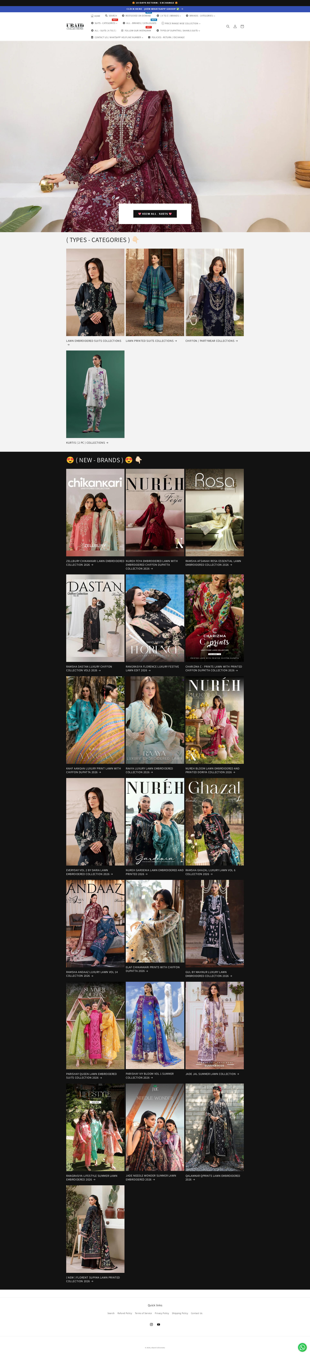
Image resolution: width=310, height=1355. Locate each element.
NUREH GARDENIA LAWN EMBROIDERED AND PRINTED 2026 (155, 872)
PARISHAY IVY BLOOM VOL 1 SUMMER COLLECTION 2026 (150, 1075)
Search (111, 1313)
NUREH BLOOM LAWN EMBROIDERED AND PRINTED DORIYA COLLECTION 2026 (213, 770)
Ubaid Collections (158, 1348)
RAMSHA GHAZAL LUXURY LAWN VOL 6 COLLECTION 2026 (211, 872)
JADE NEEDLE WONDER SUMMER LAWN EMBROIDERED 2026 (151, 1177)
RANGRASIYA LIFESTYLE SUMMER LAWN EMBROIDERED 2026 (91, 1177)
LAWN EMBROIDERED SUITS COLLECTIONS (93, 341)
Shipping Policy (180, 1313)
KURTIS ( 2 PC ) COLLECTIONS (85, 442)
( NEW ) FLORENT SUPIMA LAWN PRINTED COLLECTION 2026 (93, 1279)
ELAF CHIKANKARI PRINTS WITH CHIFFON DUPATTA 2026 (153, 969)
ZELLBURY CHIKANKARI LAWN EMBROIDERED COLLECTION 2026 (95, 563)
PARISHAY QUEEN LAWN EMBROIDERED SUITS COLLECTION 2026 (91, 1075)
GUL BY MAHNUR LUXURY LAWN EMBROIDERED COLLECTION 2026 (207, 974)
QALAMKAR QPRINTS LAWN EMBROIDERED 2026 (213, 1177)
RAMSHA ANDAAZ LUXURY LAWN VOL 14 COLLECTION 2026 (92, 974)
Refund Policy (125, 1313)
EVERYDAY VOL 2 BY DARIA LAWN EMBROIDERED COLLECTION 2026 (87, 872)
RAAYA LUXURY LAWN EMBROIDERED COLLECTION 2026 (149, 770)
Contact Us (196, 1313)
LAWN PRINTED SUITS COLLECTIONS (150, 341)
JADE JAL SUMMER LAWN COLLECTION (211, 1074)
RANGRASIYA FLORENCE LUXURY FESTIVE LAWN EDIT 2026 (152, 668)
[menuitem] (95, 16)
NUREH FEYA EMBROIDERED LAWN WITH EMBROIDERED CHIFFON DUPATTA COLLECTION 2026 (152, 564)
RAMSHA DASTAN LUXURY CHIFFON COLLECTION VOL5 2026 (89, 668)
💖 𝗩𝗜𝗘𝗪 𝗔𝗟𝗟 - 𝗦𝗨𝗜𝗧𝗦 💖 (155, 213)
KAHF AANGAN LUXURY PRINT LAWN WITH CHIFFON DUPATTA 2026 (93, 770)
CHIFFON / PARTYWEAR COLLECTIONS (210, 341)
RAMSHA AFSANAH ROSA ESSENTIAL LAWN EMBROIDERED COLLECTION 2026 (213, 563)
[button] (228, 26)
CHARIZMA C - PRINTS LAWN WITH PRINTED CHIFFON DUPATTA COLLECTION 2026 (214, 668)
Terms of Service (143, 1313)
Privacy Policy (162, 1313)
